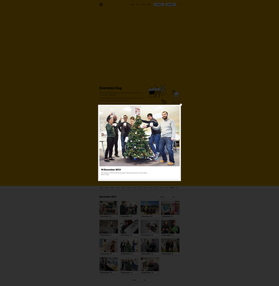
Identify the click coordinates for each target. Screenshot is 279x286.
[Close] (181, 105)
